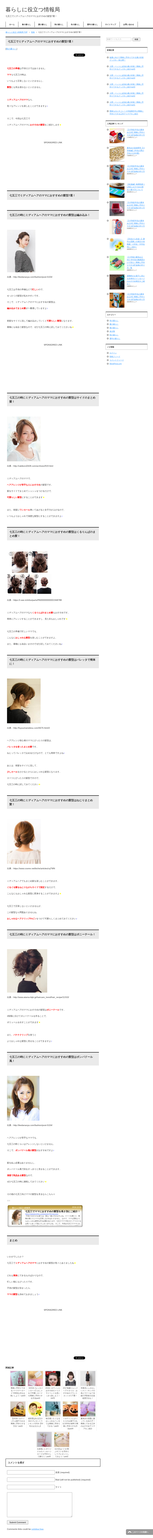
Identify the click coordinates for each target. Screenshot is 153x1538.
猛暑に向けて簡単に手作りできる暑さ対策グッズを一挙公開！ (127, 58)
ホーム (12, 24)
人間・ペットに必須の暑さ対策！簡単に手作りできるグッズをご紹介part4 (127, 76)
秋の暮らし (59, 24)
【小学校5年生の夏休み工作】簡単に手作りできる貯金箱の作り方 (136, 223)
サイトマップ (110, 24)
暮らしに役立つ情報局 (33, 9)
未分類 (112, 331)
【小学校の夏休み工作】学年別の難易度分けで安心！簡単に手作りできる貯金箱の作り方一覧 (136, 262)
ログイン (113, 353)
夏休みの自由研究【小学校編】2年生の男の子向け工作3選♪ (136, 150)
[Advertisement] (53, 168)
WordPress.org (116, 364)
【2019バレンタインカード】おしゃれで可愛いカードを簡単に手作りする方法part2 (35, 1393)
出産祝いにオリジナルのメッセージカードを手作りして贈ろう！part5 (44, 1453)
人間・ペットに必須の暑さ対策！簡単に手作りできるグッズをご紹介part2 (127, 94)
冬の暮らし (75, 24)
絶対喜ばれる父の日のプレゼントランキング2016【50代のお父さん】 (35, 1422)
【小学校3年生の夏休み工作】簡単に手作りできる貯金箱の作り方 (136, 168)
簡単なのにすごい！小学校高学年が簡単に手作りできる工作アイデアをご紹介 (127, 112)
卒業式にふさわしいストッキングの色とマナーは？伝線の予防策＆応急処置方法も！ (88, 1393)
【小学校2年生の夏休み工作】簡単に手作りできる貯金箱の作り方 (136, 205)
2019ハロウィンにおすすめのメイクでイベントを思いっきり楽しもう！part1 (52, 1393)
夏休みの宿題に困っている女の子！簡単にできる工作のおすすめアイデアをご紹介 (88, 1423)
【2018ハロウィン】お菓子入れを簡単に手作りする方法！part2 (18, 1422)
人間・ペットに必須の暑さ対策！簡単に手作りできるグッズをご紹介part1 (127, 103)
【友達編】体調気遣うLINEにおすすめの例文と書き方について (136, 187)
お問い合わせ (128, 24)
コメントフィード (117, 360)
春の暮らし (26, 24)
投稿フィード (115, 357)
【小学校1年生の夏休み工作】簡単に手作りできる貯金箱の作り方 (136, 132)
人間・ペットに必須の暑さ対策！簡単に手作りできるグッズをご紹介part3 (127, 85)
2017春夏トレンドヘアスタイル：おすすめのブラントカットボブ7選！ (70, 1392)
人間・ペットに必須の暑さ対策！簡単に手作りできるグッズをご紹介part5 (127, 67)
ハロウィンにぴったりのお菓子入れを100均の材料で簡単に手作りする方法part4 (70, 1423)
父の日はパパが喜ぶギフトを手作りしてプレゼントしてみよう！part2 (62, 1453)
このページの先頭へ (140, 1532)
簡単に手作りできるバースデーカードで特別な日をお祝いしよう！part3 (17, 1392)
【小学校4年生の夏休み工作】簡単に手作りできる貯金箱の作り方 (136, 296)
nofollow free (37, 1529)
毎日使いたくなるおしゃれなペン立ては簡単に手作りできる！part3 (53, 1422)
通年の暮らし (92, 24)
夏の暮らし (42, 24)
